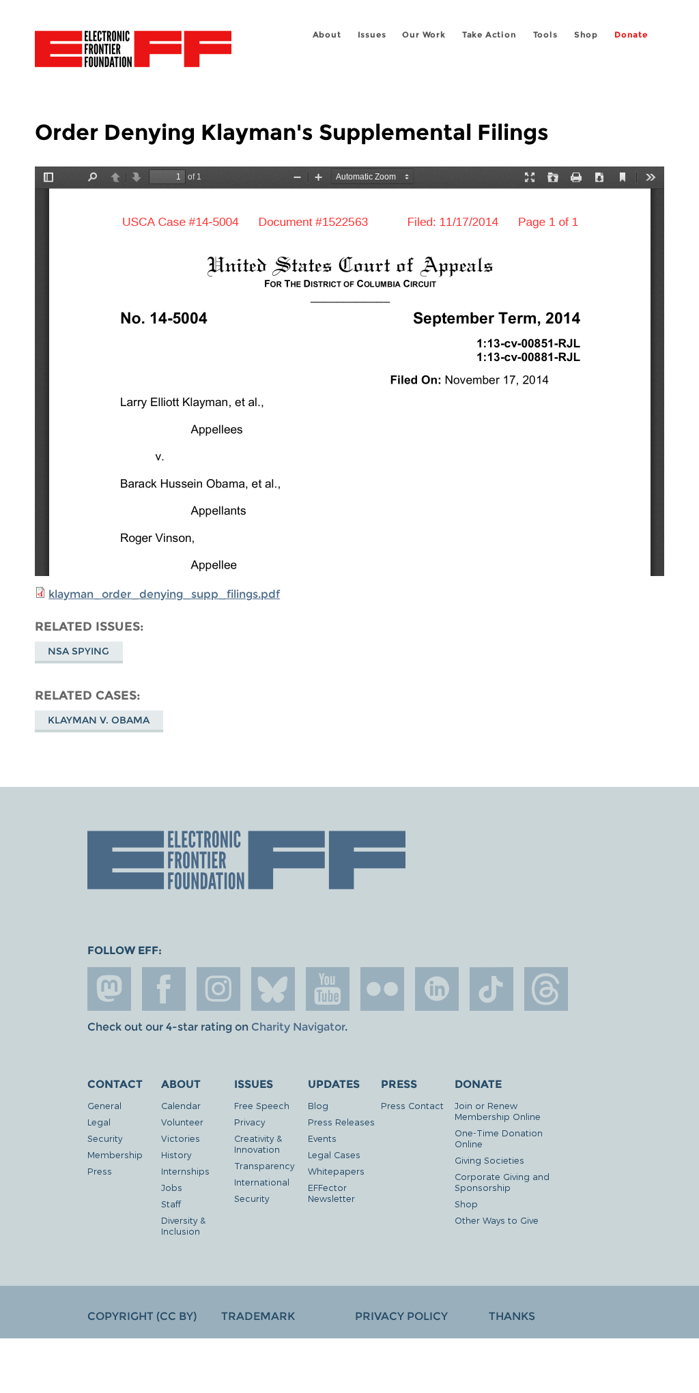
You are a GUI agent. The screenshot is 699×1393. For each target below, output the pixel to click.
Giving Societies (489, 1160)
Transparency (264, 1165)
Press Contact (412, 1105)
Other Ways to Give (497, 1220)
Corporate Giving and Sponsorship (502, 1181)
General (104, 1105)
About (327, 34)
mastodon (109, 989)
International (261, 1182)
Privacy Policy (401, 1316)
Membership (115, 1154)
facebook (164, 989)
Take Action (489, 34)
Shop (586, 34)
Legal (99, 1122)
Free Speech (261, 1105)
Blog (318, 1105)
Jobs (171, 1187)
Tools (545, 34)
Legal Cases (334, 1154)
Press (99, 1171)
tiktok (491, 989)
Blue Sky (273, 989)
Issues (372, 34)
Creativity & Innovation (258, 1143)
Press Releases (341, 1122)
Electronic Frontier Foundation (133, 51)
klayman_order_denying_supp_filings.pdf (164, 594)
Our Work (423, 34)
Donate (631, 34)
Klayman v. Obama (98, 720)
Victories (180, 1138)
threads (546, 989)
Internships (185, 1171)
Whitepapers (336, 1171)
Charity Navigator (298, 1026)
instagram (218, 989)
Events (322, 1138)
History (176, 1154)
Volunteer (182, 1122)
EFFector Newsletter (331, 1192)
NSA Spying (78, 651)
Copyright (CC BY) (142, 1316)
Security (104, 1138)
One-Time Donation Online (499, 1138)
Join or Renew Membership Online (498, 1110)
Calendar (181, 1105)
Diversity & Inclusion (183, 1225)
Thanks (512, 1316)
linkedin (437, 989)
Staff (171, 1203)
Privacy (249, 1122)
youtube (328, 989)
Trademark (258, 1316)
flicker (382, 989)
